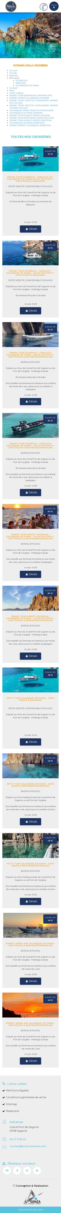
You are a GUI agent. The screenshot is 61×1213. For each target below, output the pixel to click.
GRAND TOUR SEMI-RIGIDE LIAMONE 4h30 (30, 95)
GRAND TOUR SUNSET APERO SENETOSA (30, 120)
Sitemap (11, 1104)
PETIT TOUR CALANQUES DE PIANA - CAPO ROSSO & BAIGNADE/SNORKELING (30, 785)
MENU (54, 5)
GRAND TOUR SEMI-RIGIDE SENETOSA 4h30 (31, 118)
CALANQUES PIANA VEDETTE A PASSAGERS (31, 110)
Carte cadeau (16, 93)
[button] (3, 35)
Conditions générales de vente (26, 1097)
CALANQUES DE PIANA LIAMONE (26, 113)
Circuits (13, 73)
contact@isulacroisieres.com (28, 1146)
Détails (32, 228)
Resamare (12, 1111)
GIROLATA (21, 83)
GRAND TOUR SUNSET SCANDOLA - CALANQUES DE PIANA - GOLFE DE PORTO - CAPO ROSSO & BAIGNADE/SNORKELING (30, 536)
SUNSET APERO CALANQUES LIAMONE (29, 98)
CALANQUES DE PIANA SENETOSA (26, 123)
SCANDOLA (22, 80)
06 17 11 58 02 (18, 1139)
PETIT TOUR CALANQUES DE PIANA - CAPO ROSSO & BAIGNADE (30, 699)
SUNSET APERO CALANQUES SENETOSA (30, 125)
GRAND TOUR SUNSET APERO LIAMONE (29, 115)
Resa (11, 90)
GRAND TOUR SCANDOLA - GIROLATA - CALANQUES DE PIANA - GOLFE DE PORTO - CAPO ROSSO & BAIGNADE (30, 273)
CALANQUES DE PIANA (27, 85)
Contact (13, 88)
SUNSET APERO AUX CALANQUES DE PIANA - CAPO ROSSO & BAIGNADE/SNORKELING (30, 944)
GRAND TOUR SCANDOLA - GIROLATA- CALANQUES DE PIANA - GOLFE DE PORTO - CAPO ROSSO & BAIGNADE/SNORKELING (30, 354)
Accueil (13, 70)
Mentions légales (17, 1090)
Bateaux (13, 75)
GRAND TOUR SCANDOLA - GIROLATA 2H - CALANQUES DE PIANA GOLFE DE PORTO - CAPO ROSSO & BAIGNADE (30, 179)
